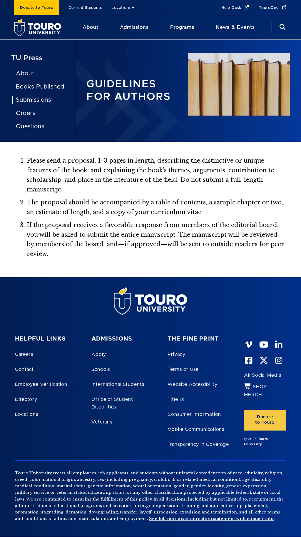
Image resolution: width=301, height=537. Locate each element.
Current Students (85, 8)
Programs (182, 27)
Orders (26, 113)
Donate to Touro (36, 8)
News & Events (235, 27)
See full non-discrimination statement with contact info (211, 518)
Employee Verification (41, 384)
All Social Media (262, 375)
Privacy (176, 354)
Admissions (134, 27)
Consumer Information (194, 414)
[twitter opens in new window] (263, 359)
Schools (100, 369)
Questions (30, 126)
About (90, 27)
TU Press (27, 58)
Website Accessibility (193, 384)
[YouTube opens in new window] (263, 343)
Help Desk (232, 8)
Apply (98, 354)
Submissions (33, 100)
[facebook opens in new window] (248, 359)
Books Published (40, 87)
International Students (117, 384)
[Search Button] (281, 27)
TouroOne (269, 8)
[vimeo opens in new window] (248, 343)
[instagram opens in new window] (278, 359)
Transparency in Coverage (198, 444)
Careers (24, 354)
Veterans (102, 422)
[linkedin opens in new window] (278, 343)
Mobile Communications (196, 429)
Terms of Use (183, 369)
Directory (26, 399)
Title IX (176, 399)
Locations (121, 8)
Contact (24, 369)
